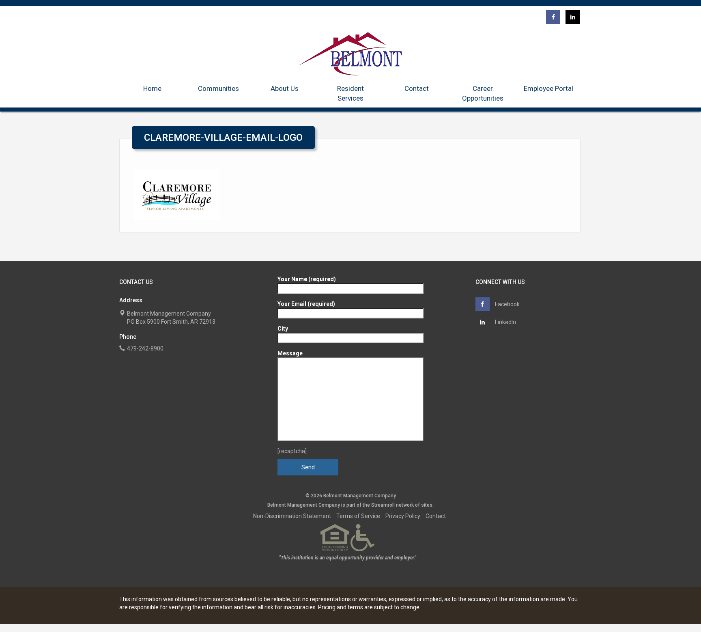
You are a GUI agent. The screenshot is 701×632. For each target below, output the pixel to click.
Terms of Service (358, 516)
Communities (218, 88)
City (282, 328)
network (405, 505)
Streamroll (383, 505)
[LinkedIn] (573, 17)
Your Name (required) (306, 279)
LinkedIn (505, 322)
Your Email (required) (306, 304)
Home (152, 88)
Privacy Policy (402, 516)
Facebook (507, 304)
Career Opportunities (482, 93)
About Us (285, 88)
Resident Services (350, 93)
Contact (416, 88)
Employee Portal (548, 88)
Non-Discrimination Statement (292, 516)
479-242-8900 (145, 348)
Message (290, 353)
